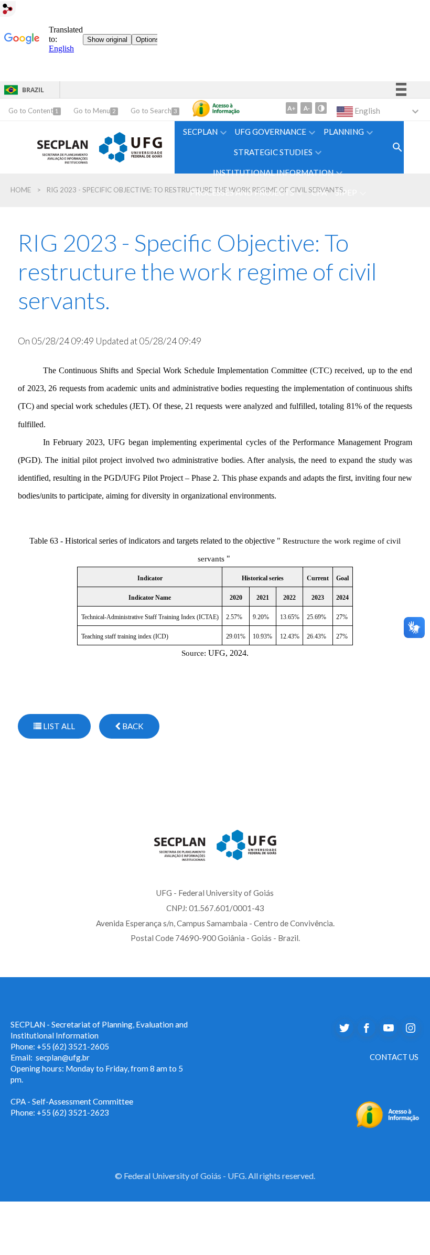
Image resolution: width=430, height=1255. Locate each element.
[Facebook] (366, 1028)
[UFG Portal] (130, 145)
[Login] (8, 8)
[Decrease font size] (306, 108)
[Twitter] (344, 1028)
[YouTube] (388, 1028)
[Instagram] (411, 1028)
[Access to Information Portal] (388, 1113)
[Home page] (63, 145)
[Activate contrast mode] (321, 108)
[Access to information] (216, 108)
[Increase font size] (291, 108)
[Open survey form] (397, 147)
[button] (205, 131)
